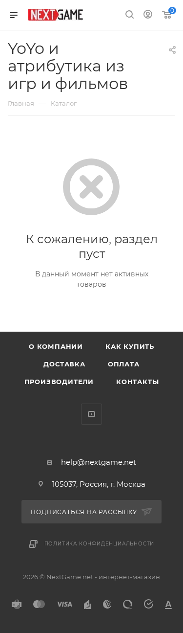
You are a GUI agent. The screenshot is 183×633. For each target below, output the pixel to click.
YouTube (91, 414)
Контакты (137, 381)
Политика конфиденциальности (99, 544)
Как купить (129, 346)
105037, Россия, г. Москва (98, 484)
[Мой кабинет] (147, 15)
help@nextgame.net (98, 462)
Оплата (124, 364)
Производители (59, 381)
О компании (56, 346)
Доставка (64, 364)
